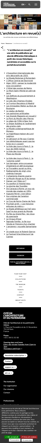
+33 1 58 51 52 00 (11, 337)
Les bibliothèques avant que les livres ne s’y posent (20, 142)
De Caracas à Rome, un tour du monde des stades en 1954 (20, 189)
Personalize (14, 440)
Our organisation (10, 386)
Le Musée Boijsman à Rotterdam (20, 78)
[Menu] (36, 4)
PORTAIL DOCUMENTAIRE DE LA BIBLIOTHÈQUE (20, 262)
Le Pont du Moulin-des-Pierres (20, 118)
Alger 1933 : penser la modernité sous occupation (21, 84)
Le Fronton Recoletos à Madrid (20, 103)
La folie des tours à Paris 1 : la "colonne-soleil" (19, 159)
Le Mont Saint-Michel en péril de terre (20, 92)
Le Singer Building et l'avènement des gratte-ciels (21, 124)
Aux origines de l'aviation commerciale (17, 197)
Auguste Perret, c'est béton (18, 193)
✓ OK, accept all (11, 437)
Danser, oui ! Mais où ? (16, 181)
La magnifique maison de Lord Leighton (19, 135)
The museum (20, 284)
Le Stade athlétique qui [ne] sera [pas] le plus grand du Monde (21, 210)
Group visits (20, 300)
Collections (20, 279)
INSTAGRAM (20, 248)
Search (29, 4)
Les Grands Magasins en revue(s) (21, 116)
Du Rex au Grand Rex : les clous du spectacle (20, 215)
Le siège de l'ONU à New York (19, 121)
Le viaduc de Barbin (15, 111)
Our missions (8, 389)
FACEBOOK (20, 255)
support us (9, 367)
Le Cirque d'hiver (13, 219)
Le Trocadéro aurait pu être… (19, 168)
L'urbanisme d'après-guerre (18, 176)
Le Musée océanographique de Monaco (20, 130)
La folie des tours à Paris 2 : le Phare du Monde (19, 152)
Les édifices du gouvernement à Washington (20, 97)
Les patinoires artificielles (17, 113)
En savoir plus (27, 440)
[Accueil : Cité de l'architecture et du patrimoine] (9, 4)
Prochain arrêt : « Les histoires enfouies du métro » (19, 205)
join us (7, 373)
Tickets (20, 290)
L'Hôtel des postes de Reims (19, 88)
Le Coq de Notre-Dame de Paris (20, 201)
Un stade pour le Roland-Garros (20, 231)
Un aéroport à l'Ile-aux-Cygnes (20, 138)
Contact (20, 295)
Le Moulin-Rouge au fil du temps (20, 178)
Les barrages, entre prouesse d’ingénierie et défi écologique (19, 164)
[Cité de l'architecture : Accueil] (14, 319)
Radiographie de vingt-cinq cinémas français (18, 172)
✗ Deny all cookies (29, 437)
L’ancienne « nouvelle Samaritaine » (21, 227)
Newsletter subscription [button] (14, 355)
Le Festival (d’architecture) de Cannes (19, 235)
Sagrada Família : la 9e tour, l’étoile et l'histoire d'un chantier (20, 222)
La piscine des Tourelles (16, 186)
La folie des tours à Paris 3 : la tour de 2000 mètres (19, 147)
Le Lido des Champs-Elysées (19, 101)
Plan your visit (20, 274)
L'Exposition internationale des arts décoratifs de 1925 (20, 74)
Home (2, 43)
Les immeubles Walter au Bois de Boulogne (21, 107)
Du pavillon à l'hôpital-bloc (18, 183)
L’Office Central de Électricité (19, 80)
